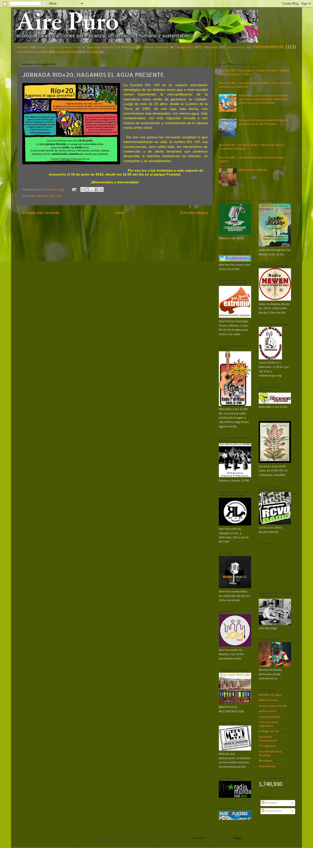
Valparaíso (210, 47)
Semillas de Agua (270, 695)
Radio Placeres (268, 700)
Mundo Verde (73, 47)
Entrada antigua (194, 213)
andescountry (268, 711)
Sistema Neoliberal (155, 47)
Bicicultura (265, 760)
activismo (42, 196)
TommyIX (198, 838)
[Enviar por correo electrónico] (82, 189)
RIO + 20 (55, 196)
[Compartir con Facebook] (96, 189)
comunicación (236, 47)
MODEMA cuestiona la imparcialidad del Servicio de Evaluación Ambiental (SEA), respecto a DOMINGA (263, 99)
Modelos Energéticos (48, 47)
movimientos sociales (32, 52)
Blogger (237, 838)
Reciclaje (127, 47)
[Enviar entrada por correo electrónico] (74, 189)
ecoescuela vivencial (272, 706)
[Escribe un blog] (87, 189)
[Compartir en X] (91, 189)
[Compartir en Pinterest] (101, 189)
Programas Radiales (100, 47)
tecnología (92, 52)
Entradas (270, 802)
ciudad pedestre (269, 717)
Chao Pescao (267, 766)
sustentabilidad (67, 52)
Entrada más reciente (40, 213)
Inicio (119, 213)
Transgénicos (184, 47)
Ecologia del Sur (269, 731)
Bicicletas (23, 47)
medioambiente (268, 47)
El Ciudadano (267, 746)
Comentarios (273, 811)
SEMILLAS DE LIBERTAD (253, 170)
